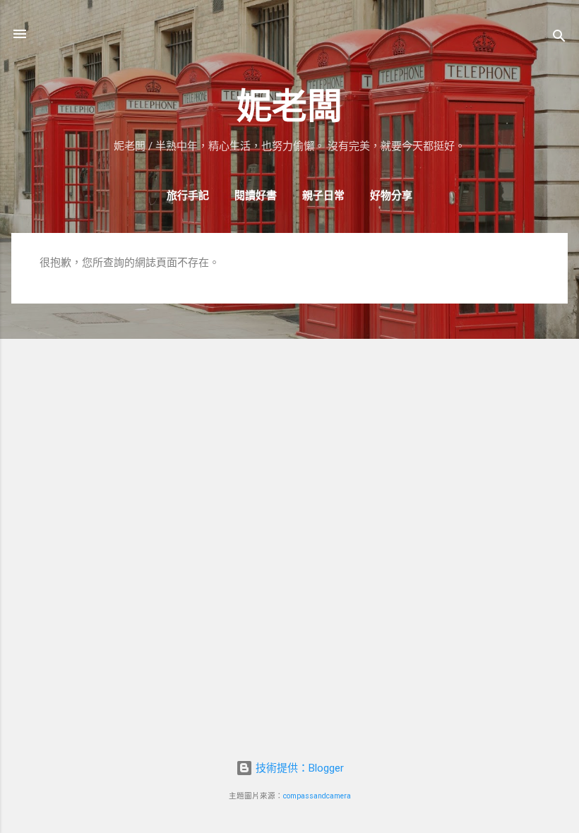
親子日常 (323, 195)
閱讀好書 (255, 195)
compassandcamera (317, 796)
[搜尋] (559, 38)
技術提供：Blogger (298, 768)
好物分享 (391, 195)
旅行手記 (188, 195)
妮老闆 (289, 106)
